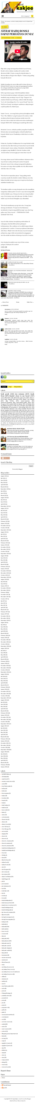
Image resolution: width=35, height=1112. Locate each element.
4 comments (18, 37)
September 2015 (5, 646)
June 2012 (3, 730)
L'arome (3, 413)
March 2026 (4, 487)
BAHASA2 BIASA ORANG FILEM (15, 428)
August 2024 (4, 497)
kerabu (26, 423)
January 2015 (4, 663)
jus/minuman (4, 416)
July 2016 (3, 624)
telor (29, 407)
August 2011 (4, 751)
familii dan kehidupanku (8, 850)
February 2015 (4, 661)
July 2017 (3, 601)
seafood (17, 413)
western (4, 1064)
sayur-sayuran (25, 401)
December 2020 (5, 571)
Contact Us (23, 1100)
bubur (3, 812)
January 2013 (4, 715)
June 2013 (3, 704)
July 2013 (3, 702)
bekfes (3, 791)
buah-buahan (5, 805)
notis (33, 416)
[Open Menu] (3, 16)
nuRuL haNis (8, 328)
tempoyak (13, 418)
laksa (10, 425)
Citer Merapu (21, 405)
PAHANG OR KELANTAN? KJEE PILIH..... (18, 253)
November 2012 (5, 719)
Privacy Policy (17, 1100)
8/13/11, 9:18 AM (13, 339)
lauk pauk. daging (6, 948)
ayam (2, 398)
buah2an (3, 414)
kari (30, 408)
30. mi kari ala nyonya (13, 444)
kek (3, 893)
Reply (6, 314)
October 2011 (4, 747)
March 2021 (4, 564)
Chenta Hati (31, 421)
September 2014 (5, 672)
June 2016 (3, 627)
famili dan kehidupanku (7, 848)
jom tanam (4, 883)
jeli (7, 424)
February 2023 (4, 521)
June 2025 (3, 493)
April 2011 (3, 760)
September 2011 (5, 749)
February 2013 (4, 713)
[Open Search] (32, 16)
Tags (10, 386)
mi (2, 964)
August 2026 (4, 476)
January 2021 (4, 568)
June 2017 (3, 603)
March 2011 (3, 762)
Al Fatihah (29, 404)
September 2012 (5, 724)
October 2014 (4, 670)
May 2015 (3, 655)
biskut (24, 411)
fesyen (6, 425)
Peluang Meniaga (6, 993)
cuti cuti (4, 831)
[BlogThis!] (3, 247)
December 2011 (4, 743)
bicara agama (5, 410)
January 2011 (4, 767)
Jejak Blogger (27, 420)
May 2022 (3, 536)
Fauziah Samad (6, 37)
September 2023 (5, 506)
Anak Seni (4, 779)
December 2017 (4, 594)
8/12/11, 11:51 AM (14, 309)
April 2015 (3, 657)
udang (23, 407)
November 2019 (5, 590)
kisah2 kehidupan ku (7, 907)
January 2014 (4, 689)
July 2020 (3, 581)
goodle (5, 1087)
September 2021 (5, 553)
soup (17, 424)
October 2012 (4, 721)
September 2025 (5, 489)
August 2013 (4, 700)
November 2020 (5, 573)
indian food (5, 862)
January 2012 (4, 741)
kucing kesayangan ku (7, 917)
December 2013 (4, 691)
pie (11, 416)
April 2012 (3, 734)
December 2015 (4, 639)
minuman (4, 979)
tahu (6, 420)
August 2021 (4, 556)
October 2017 (4, 599)
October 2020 (4, 575)
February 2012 (4, 739)
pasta (3, 991)
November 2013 (5, 693)
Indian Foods (10, 417)
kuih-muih (4, 929)
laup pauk (4, 952)
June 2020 (3, 584)
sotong (30, 413)
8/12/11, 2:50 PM (13, 318)
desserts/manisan (6, 402)
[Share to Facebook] (6, 247)
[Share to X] (4, 247)
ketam (8, 421)
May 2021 (3, 560)
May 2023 (3, 515)
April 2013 (3, 708)
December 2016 (5, 616)
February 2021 (4, 566)
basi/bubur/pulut (6, 786)
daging (10, 399)
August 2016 (4, 622)
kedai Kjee (24, 410)
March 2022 (4, 540)
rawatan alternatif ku (24, 418)
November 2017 (5, 596)
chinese (4, 822)
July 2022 (3, 534)
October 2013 (4, 696)
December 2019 (5, 588)
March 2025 (4, 495)
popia (26, 424)
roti (2, 408)
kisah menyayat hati (11, 411)
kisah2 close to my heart (19, 396)
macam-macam (6, 957)
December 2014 (5, 665)
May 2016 (3, 629)
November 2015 (5, 642)
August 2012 (4, 726)
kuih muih (10, 398)
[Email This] (1, 247)
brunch (30, 411)
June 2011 (3, 756)
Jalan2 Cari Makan (28, 399)
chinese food (5, 824)
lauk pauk (5, 394)
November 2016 (5, 618)
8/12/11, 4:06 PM (15, 328)
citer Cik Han (18, 421)
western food (5, 1067)
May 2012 (3, 732)
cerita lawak (5, 817)
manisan (4, 960)
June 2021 (3, 558)
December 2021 (4, 547)
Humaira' (7, 318)
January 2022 (4, 545)
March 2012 (4, 736)
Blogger (20, 469)
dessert (4, 836)
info (4, 417)
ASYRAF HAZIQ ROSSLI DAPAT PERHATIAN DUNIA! (17, 32)
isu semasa (7, 21)
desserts (4, 838)
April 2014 (3, 683)
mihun (3, 976)
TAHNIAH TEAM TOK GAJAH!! (15, 262)
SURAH (21, 424)
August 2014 (4, 674)
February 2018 (4, 592)
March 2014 (4, 685)
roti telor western (6, 1021)
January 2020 (4, 586)
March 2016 (4, 633)
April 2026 (3, 484)
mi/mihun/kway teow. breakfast (10, 971)
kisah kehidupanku (6, 900)
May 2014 (3, 680)
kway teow (4, 931)
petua (12, 421)
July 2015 (3, 650)
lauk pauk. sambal (6, 950)
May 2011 (3, 758)
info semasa (5, 872)
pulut (3, 1012)
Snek (7, 408)
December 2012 (4, 717)
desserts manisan (6, 843)
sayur (23, 413)
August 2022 (4, 532)
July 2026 (3, 478)
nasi (3, 983)
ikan (17, 399)
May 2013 (3, 706)
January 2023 (4, 523)
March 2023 (4, 519)
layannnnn (15, 410)
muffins (4, 423)
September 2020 (5, 577)
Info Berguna (5, 869)
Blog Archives (17, 386)
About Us (11, 1100)
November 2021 (5, 549)
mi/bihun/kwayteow (7, 967)
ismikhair (7, 339)
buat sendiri (18, 420)
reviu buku (12, 424)
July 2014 (3, 676)
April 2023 (3, 517)
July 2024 (3, 499)
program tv (14, 407)
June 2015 (3, 652)
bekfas (27, 416)
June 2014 (3, 678)
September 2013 (5, 698)
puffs (7, 418)
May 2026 (3, 482)
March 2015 (4, 659)
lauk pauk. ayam (6, 945)
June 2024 (3, 502)
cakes (8, 414)
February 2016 (4, 635)
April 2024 (3, 504)
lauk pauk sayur (5, 943)
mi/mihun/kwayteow (7, 405)
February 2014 (4, 687)
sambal (11, 404)
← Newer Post (5, 302)
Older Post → (30, 302)
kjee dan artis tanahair (19, 408)
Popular (4, 386)
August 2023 (4, 508)
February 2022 (4, 543)
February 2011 (4, 764)
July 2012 (3, 728)
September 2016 (5, 620)
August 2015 (4, 648)
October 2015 (4, 644)
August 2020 (4, 579)
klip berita (10, 401)
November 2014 (5, 668)
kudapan (10, 413)
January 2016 (4, 637)
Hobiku (12, 420)
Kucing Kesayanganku (26, 414)
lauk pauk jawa (21, 398)
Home (2, 21)
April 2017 (3, 607)
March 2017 (4, 609)
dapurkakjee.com (17, 1098)
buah (3, 425)
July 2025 (3, 491)
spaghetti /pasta (6, 1043)
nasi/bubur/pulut (21, 402)
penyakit (25, 421)
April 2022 (3, 538)
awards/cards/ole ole (21, 417)
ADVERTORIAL (31, 424)
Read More (12, 265)
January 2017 (4, 614)
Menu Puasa (16, 414)
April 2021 (3, 562)
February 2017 (4, 611)
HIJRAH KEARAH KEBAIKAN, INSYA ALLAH (18, 282)
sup (19, 411)
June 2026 (3, 480)
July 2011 (3, 754)
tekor (3, 1055)
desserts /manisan (7, 841)
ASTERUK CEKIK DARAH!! (14, 290)
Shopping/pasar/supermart (15, 423)
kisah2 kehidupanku (6, 910)
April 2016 (3, 631)
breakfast (19, 404)
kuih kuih (4, 924)
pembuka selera (6, 995)
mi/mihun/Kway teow (7, 969)
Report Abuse (6, 1070)
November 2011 (4, 745)
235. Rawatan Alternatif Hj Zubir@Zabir (17, 436)
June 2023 (3, 512)
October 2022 (4, 527)
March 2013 (4, 711)
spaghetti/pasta (18, 416)
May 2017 (3, 605)
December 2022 (5, 525)
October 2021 (4, 551)
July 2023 (3, 510)
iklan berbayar (5, 860)
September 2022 (5, 530)
